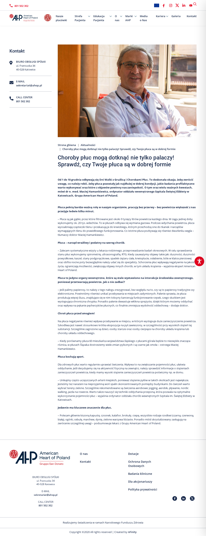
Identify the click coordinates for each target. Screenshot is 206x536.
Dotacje (133, 454)
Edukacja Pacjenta (99, 18)
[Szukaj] (195, 4)
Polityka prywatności (142, 489)
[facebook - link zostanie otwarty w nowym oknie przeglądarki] (163, 5)
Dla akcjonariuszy (140, 481)
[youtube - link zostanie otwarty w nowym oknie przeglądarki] (190, 5)
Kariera (160, 16)
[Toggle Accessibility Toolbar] (199, 261)
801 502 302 (21, 6)
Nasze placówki (61, 18)
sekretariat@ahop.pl (29, 85)
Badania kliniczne (140, 474)
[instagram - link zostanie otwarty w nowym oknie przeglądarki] (170, 5)
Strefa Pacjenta (80, 18)
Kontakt (192, 16)
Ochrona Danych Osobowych (139, 464)
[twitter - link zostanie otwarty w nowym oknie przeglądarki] (177, 5)
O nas (117, 18)
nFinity (132, 532)
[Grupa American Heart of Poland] (29, 17)
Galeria (176, 16)
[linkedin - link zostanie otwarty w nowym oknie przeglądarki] (183, 5)
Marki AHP (129, 18)
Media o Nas (144, 18)
